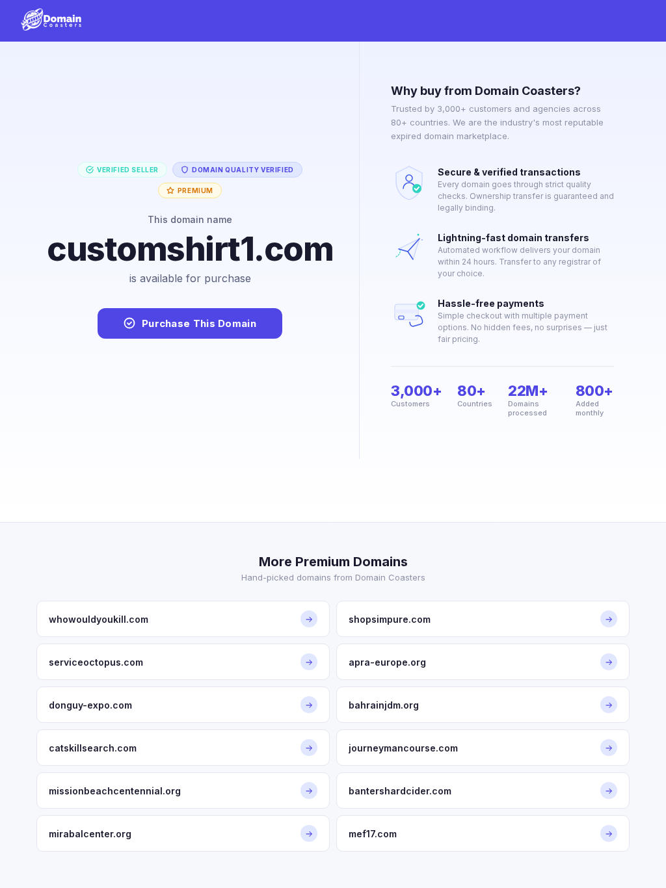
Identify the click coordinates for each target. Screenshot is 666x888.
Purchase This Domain (199, 323)
